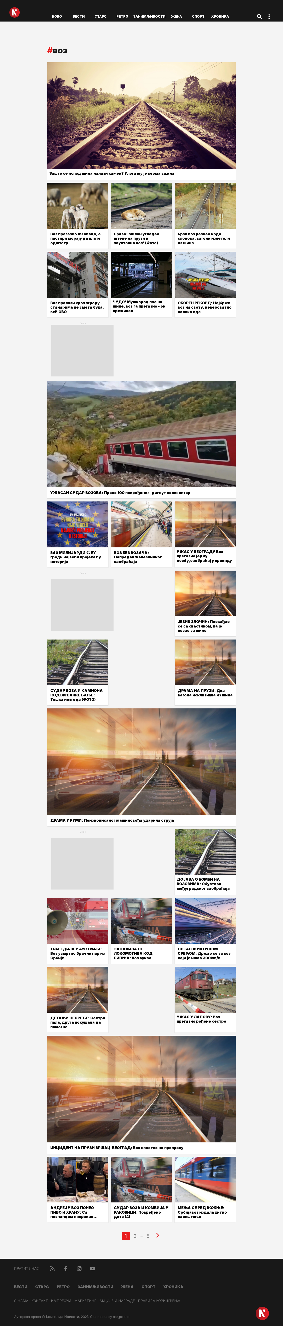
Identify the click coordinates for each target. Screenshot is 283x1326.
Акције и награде (117, 1301)
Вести (79, 16)
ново (57, 16)
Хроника (220, 16)
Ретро (122, 16)
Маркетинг (85, 1301)
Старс (100, 16)
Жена (176, 16)
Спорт (198, 16)
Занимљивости (149, 16)
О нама (21, 1301)
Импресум (61, 1301)
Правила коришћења (159, 1301)
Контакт (39, 1301)
